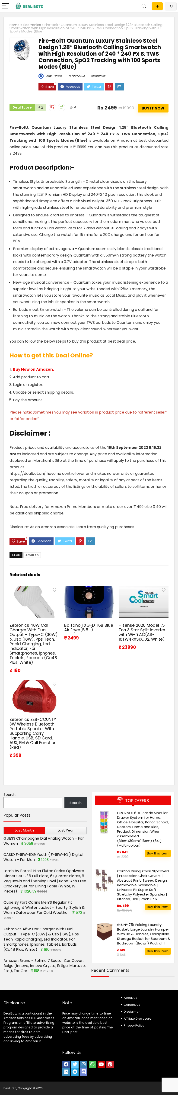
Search (9, 794)
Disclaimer (132, 1011)
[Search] (143, 6)
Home (14, 24)
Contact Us (132, 1004)
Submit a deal (157, 6)
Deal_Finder (53, 76)
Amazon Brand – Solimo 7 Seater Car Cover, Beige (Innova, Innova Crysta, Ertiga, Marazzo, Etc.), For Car (44, 965)
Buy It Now (153, 108)
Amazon (32, 555)
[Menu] (5, 6)
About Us (130, 997)
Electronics (32, 24)
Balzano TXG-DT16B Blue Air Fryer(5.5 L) (88, 628)
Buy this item (157, 853)
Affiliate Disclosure (137, 1018)
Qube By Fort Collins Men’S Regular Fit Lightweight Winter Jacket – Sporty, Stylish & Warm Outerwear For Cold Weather (44, 907)
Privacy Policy (134, 1025)
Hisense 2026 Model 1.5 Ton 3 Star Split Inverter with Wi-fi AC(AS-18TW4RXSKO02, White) (142, 632)
